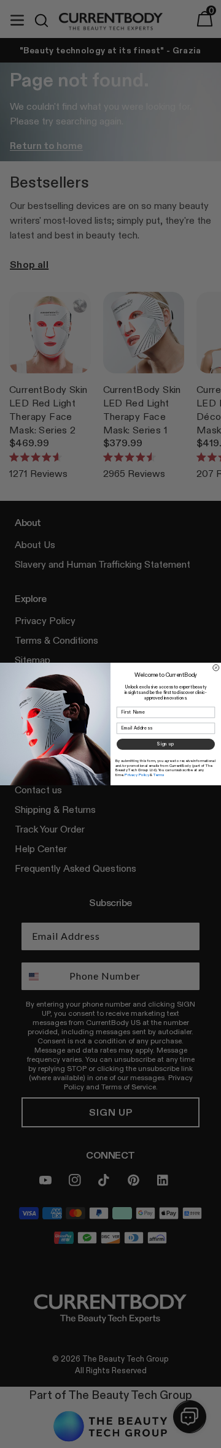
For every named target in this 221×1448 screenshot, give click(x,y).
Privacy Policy (137, 774)
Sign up (165, 744)
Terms (159, 774)
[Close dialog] (216, 668)
